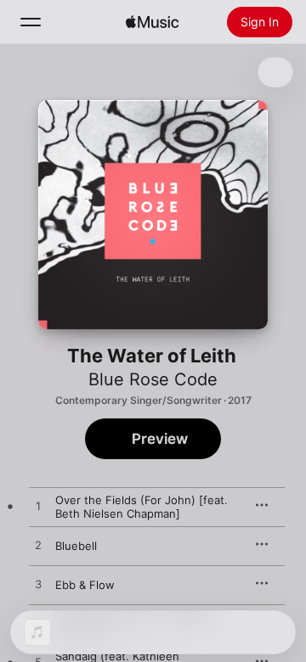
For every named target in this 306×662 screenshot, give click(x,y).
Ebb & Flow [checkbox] (85, 585)
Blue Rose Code (153, 379)
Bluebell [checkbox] (76, 546)
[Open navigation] (30, 22)
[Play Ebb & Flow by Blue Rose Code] (38, 584)
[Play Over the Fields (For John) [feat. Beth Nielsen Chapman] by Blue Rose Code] (38, 506)
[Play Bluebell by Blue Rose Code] (38, 545)
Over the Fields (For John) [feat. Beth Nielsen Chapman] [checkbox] (141, 506)
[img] (152, 22)
